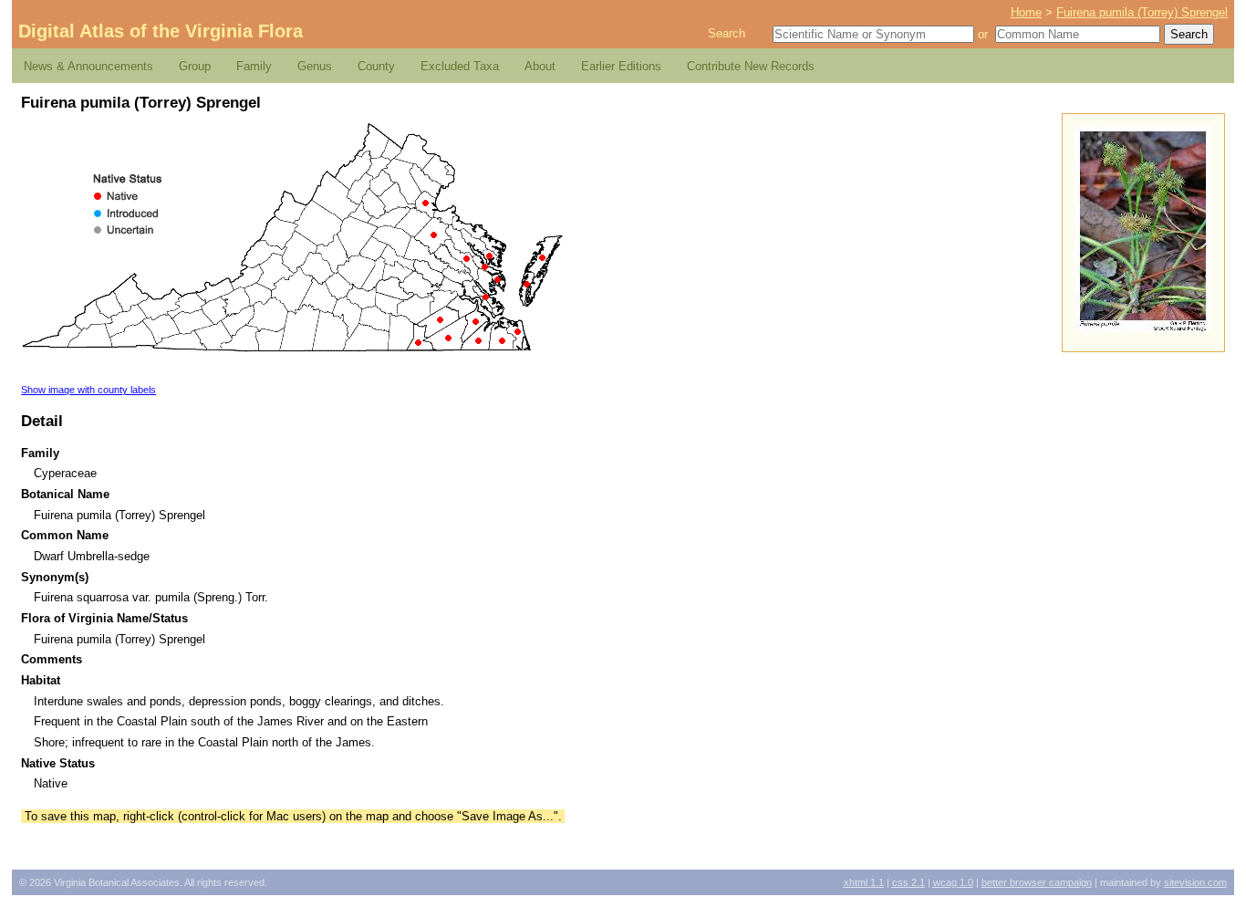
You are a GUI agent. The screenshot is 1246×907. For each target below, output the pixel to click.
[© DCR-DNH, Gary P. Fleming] (1143, 328)
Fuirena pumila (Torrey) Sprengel (1142, 12)
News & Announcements (88, 66)
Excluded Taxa (460, 66)
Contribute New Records (751, 66)
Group (195, 66)
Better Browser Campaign (1036, 882)
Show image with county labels (88, 389)
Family (254, 66)
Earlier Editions (621, 66)
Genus (314, 66)
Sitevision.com (1195, 882)
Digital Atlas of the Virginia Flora (160, 31)
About (540, 66)
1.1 (864, 882)
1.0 (953, 882)
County (376, 66)
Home (1026, 12)
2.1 (908, 882)
